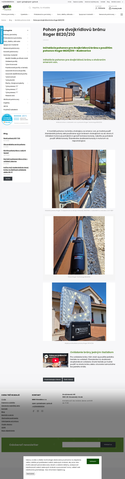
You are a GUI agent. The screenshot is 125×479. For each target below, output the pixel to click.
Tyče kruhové (10, 77)
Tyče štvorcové (11, 64)
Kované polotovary (11, 52)
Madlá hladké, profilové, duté (16, 58)
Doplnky (7, 103)
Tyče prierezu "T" (11, 92)
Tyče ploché (10, 80)
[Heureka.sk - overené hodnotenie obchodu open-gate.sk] (16, 124)
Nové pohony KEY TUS (12, 138)
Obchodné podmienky (9, 418)
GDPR (3, 428)
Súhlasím (93, 461)
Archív (8, 179)
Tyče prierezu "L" (11, 89)
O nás (69, 2)
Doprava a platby (78, 2)
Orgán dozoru (6, 424)
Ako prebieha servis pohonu (14, 144)
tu (64, 470)
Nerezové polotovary (11, 48)
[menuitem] (9, 14)
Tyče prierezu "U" (11, 86)
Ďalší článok (68, 380)
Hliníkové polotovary (11, 99)
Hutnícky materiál (10, 55)
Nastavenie (30, 474)
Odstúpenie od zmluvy (10, 421)
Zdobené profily (11, 61)
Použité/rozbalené (11, 110)
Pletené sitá (10, 96)
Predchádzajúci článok (52, 380)
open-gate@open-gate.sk (42, 403)
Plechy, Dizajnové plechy (14, 83)
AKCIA (6, 106)
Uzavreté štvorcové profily (15, 71)
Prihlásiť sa (108, 445)
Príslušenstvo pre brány (13, 38)
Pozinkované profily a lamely (16, 68)
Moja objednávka (8, 431)
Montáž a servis (116, 2)
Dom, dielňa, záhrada (12, 41)
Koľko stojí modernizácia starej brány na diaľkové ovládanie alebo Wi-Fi (16, 170)
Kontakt (103, 2)
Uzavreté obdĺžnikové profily (16, 74)
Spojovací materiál (11, 45)
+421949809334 (38, 406)
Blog (108, 2)
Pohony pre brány (10, 35)
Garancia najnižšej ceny (92, 2)
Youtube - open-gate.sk (42, 411)
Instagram (37, 411)
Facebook (33, 411)
